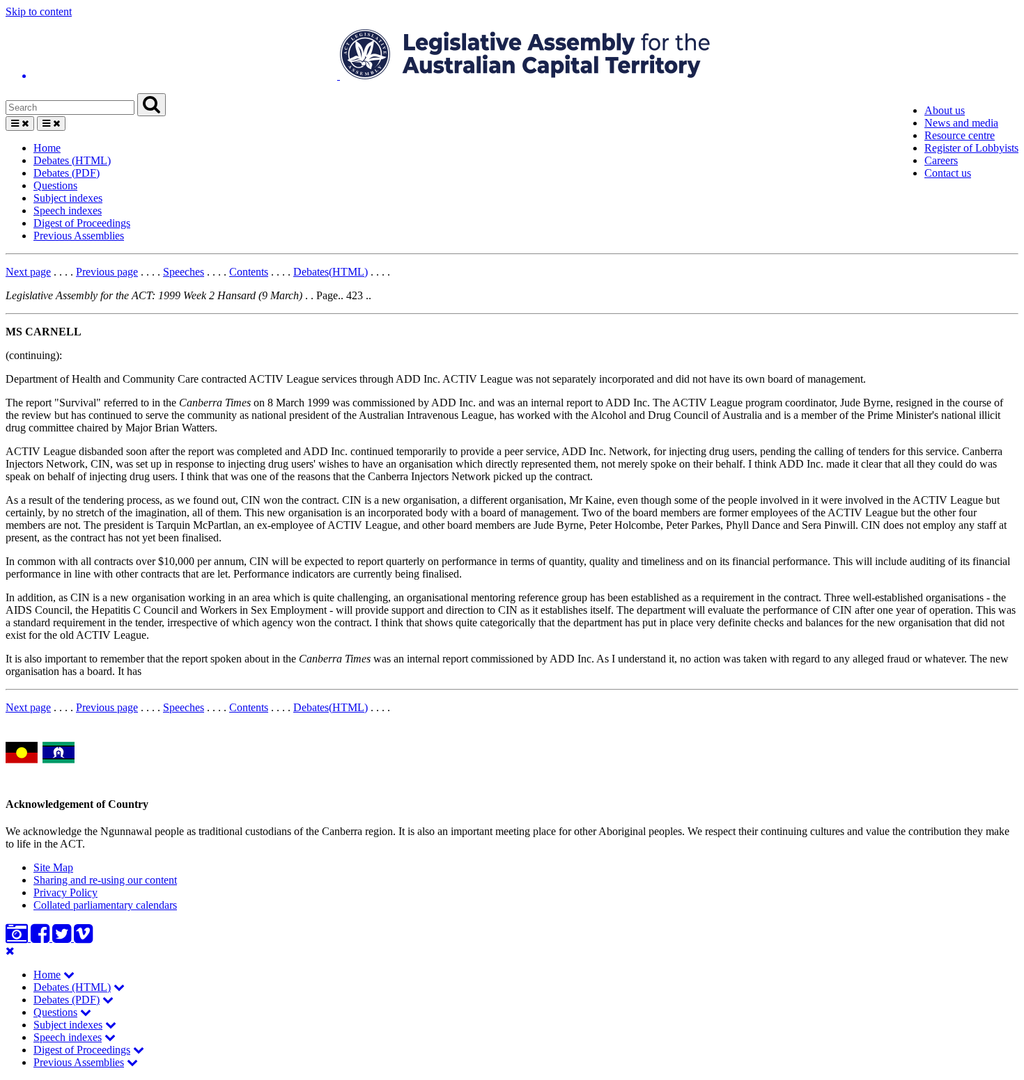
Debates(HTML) (330, 272)
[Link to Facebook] (41, 938)
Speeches (183, 272)
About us (944, 110)
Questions (55, 185)
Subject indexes (67, 198)
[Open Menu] (20, 123)
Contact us (947, 173)
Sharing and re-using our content (105, 880)
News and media (961, 123)
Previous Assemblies (78, 235)
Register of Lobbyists (971, 148)
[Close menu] (10, 951)
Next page (28, 272)
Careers (941, 160)
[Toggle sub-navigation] (69, 974)
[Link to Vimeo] (83, 938)
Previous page (107, 272)
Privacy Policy (65, 892)
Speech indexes (67, 210)
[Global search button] (151, 104)
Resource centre (959, 135)
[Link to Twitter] (63, 938)
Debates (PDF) (66, 173)
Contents (248, 272)
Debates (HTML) (72, 160)
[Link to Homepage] (512, 55)
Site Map (53, 867)
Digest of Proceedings (81, 223)
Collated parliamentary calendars (105, 905)
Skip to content (39, 11)
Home (47, 148)
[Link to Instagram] (18, 938)
